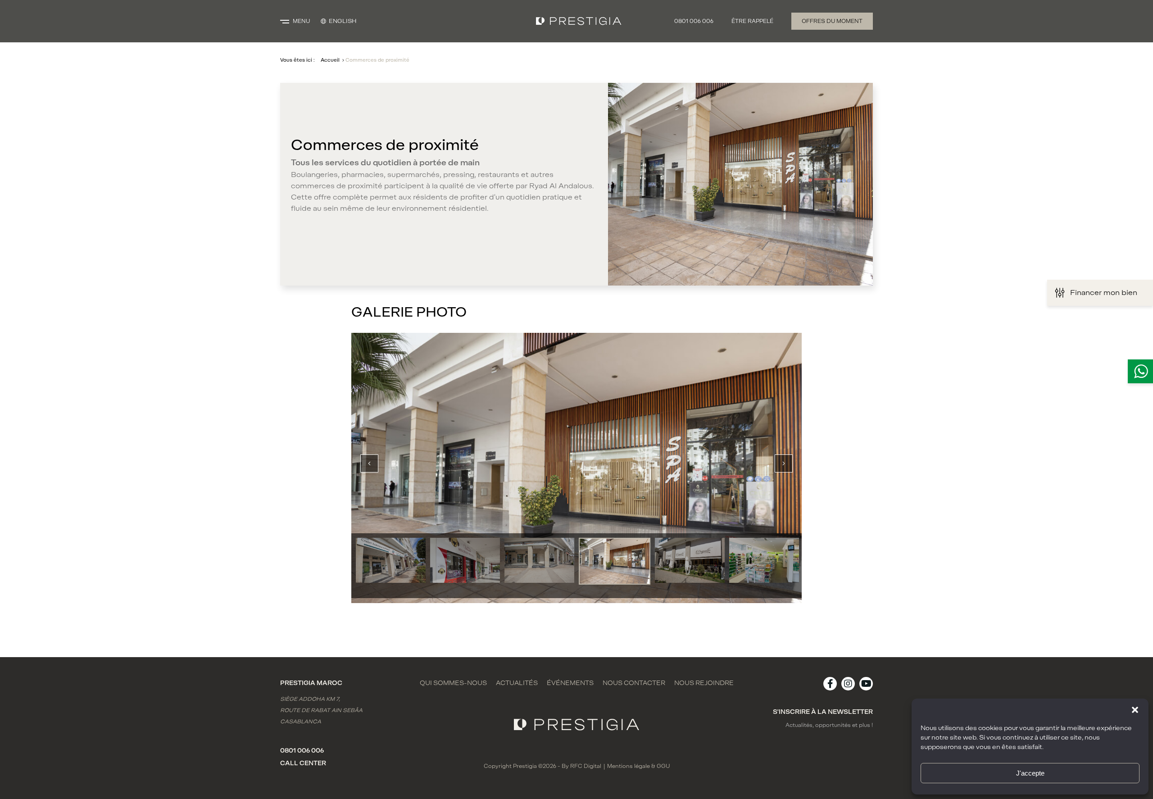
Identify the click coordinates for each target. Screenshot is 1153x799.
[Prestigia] (579, 21)
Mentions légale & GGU (638, 766)
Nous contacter (634, 683)
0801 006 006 (693, 21)
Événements (570, 683)
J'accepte (1030, 773)
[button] (1134, 709)
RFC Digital (585, 766)
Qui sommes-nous (453, 683)
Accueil (330, 60)
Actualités (517, 683)
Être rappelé (752, 21)
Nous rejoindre (704, 683)
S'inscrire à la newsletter (823, 712)
